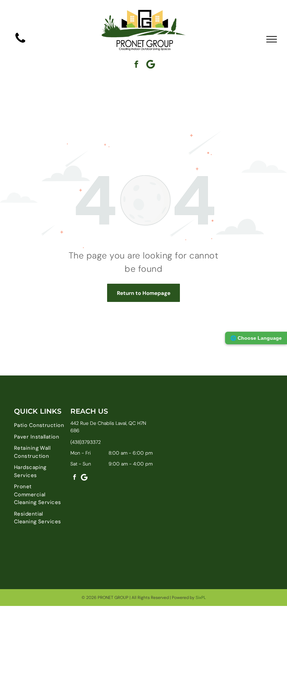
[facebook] (136, 65)
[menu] (271, 39)
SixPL (201, 597)
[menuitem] (39, 425)
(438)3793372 (85, 442)
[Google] (150, 65)
